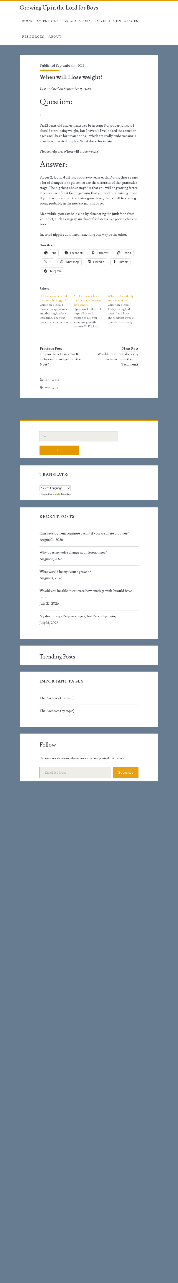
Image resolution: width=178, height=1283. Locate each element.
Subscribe (125, 772)
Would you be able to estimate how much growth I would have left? (86, 594)
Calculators (77, 21)
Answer (52, 380)
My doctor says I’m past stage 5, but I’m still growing (78, 616)
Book (27, 21)
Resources (33, 37)
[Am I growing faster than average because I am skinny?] (91, 311)
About (55, 37)
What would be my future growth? (65, 572)
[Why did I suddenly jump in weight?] (125, 309)
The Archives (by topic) (57, 711)
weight (52, 388)
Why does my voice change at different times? (73, 552)
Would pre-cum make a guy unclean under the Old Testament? (117, 359)
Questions (48, 21)
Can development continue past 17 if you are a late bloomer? (84, 533)
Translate (66, 494)
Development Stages (116, 21)
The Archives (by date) (57, 698)
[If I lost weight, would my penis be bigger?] (57, 309)
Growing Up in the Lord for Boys (59, 7)
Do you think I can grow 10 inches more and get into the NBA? (60, 359)
